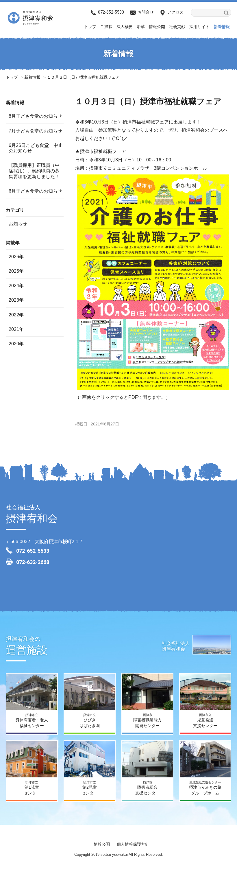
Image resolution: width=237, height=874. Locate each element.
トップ (90, 26)
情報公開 (157, 26)
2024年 (16, 285)
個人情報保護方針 (133, 844)
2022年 (16, 314)
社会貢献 (177, 26)
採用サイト (199, 26)
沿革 (141, 26)
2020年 (16, 343)
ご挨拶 (106, 26)
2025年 (16, 271)
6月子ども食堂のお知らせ (35, 191)
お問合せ (146, 12)
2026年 (16, 256)
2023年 (16, 300)
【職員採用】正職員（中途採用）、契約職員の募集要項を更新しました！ (34, 171)
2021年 (16, 329)
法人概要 (124, 26)
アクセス (175, 12)
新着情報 (222, 26)
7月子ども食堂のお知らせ (35, 130)
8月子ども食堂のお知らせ (35, 116)
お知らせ (18, 223)
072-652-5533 (111, 12)
